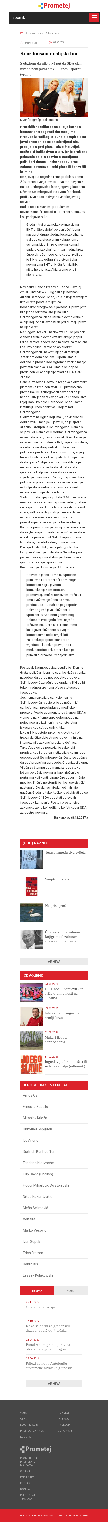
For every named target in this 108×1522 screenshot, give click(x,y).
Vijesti (71, 1290)
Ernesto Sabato (35, 1107)
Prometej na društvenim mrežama (28, 1462)
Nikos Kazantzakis (37, 1197)
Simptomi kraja (57, 879)
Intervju (64, 1418)
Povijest (63, 1412)
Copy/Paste (65, 1430)
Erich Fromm (33, 1253)
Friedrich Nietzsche (38, 1163)
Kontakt (25, 1483)
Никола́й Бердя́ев (37, 1129)
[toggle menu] (94, 17)
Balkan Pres (52, 33)
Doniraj (25, 1489)
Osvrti (24, 1418)
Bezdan (37, 1290)
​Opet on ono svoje (40, 1307)
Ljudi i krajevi (29, 1424)
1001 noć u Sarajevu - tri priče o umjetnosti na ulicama (64, 993)
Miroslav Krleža (35, 1118)
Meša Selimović (35, 1208)
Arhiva (54, 962)
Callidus (85, 1515)
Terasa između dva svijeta (65, 852)
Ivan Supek (31, 1242)
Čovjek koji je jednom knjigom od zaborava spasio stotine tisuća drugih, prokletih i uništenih (62, 941)
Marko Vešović (34, 1230)
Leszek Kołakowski (38, 1275)
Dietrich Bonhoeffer (39, 1152)
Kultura (25, 1436)
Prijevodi (64, 1424)
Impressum (27, 1477)
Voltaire (29, 1219)
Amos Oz (30, 1095)
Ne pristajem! (55, 906)
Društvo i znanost (32, 1430)
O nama (25, 1471)
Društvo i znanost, (35, 33)
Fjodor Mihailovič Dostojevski (46, 1185)
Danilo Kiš (30, 1264)
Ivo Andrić (30, 1140)
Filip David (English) (38, 1174)
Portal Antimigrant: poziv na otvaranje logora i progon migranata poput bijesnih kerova (51, 1349)
